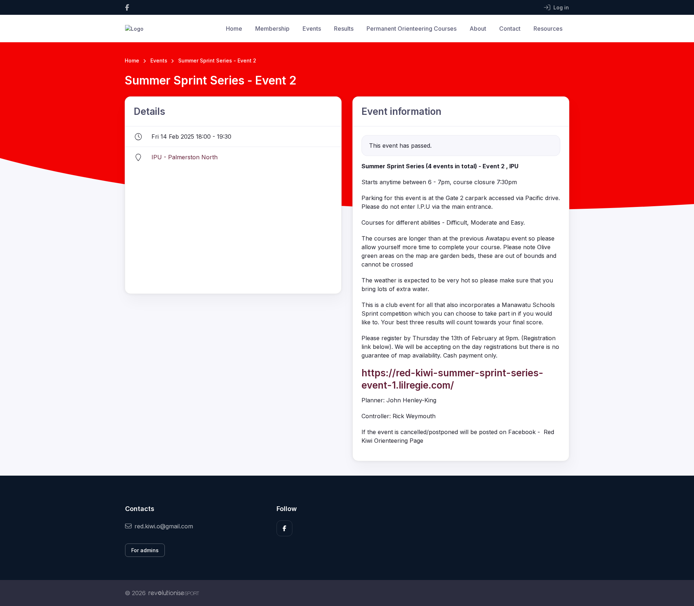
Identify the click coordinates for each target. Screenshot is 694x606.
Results (344, 28)
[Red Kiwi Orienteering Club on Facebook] (127, 7)
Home (234, 28)
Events (312, 28)
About (478, 28)
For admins (145, 550)
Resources (548, 28)
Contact (509, 28)
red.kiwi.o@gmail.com (163, 526)
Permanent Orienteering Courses (412, 28)
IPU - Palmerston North (184, 157)
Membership (272, 28)
